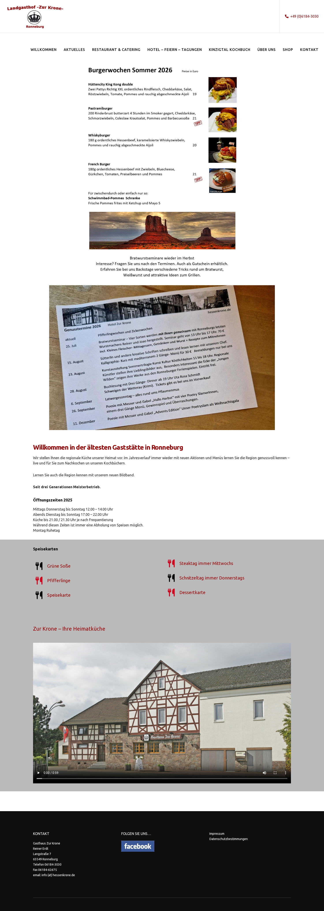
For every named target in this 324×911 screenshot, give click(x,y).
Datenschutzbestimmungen (228, 839)
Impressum (216, 833)
